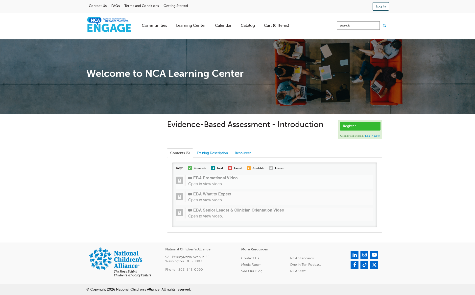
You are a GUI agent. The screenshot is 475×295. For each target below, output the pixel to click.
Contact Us (98, 6)
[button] (279, 180)
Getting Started (176, 6)
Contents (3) (180, 153)
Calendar (223, 25)
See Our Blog (251, 271)
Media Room (251, 265)
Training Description (212, 153)
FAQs (115, 6)
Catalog (248, 25)
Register (349, 126)
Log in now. (372, 135)
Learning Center (191, 25)
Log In (381, 6)
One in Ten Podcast (305, 265)
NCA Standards (302, 258)
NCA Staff (298, 271)
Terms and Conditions (141, 6)
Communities (154, 25)
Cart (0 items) (276, 25)
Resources (243, 153)
